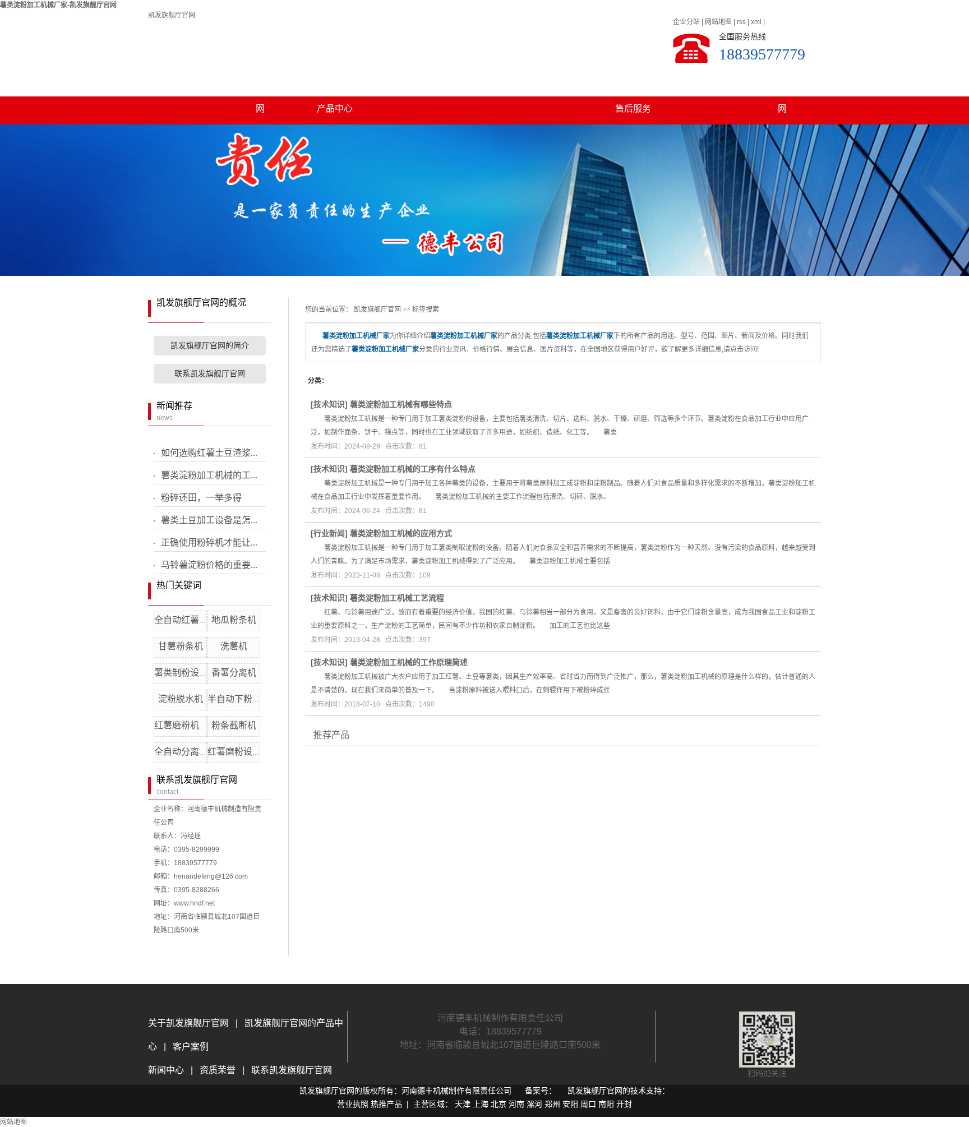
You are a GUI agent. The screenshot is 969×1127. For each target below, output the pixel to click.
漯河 (534, 1104)
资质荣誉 (216, 1070)
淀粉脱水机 (180, 699)
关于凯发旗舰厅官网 (260, 85)
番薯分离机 (233, 672)
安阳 (570, 1104)
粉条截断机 (233, 725)
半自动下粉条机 (238, 699)
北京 (498, 1104)
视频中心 (484, 80)
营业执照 (352, 1104)
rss (741, 22)
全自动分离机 (181, 751)
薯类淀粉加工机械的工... (209, 475)
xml (756, 22)
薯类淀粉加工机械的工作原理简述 (409, 662)
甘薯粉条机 (180, 646)
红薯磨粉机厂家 (185, 725)
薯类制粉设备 (181, 672)
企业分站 (686, 22)
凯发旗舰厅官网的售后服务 (633, 85)
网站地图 (718, 22)
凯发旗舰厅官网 (171, 15)
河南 (516, 1104)
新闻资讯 (409, 80)
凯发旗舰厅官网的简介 (209, 345)
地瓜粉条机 (233, 620)
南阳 (606, 1104)
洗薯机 (233, 646)
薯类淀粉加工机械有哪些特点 (401, 404)
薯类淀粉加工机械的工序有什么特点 (413, 468)
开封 (624, 1104)
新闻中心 (167, 1070)
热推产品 (386, 1104)
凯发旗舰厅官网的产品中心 (335, 85)
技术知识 (329, 404)
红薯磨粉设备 (234, 751)
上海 (480, 1104)
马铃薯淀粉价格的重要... (209, 565)
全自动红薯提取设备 (194, 620)
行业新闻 (329, 533)
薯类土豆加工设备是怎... (209, 520)
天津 (462, 1104)
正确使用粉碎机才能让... (209, 542)
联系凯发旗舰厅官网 (782, 85)
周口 (588, 1104)
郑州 (552, 1104)
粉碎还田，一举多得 (201, 497)
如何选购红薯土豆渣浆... (209, 453)
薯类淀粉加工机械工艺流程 (397, 597)
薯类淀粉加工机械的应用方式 (401, 533)
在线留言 (708, 80)
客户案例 (558, 80)
